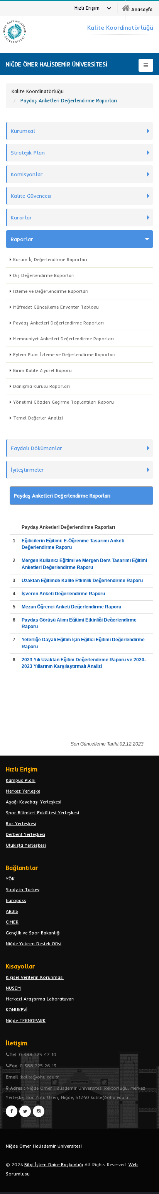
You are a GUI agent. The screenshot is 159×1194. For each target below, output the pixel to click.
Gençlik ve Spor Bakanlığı (33, 933)
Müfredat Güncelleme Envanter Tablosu (56, 307)
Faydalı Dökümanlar (36, 448)
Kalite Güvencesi (31, 195)
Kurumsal (23, 130)
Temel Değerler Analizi (38, 418)
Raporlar (22, 239)
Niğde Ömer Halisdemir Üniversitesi (44, 1146)
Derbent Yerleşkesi (25, 834)
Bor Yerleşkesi (21, 823)
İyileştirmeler (27, 469)
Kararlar (21, 217)
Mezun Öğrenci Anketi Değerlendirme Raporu (72, 607)
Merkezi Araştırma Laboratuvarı (40, 999)
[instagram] (38, 1111)
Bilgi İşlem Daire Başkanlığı (53, 1164)
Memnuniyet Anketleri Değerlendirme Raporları (63, 338)
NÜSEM (13, 988)
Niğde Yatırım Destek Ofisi (33, 943)
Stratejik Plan (28, 152)
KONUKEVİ (16, 1009)
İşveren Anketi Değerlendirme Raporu (64, 593)
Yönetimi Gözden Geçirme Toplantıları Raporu (63, 402)
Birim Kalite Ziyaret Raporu (42, 370)
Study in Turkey (22, 889)
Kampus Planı (21, 780)
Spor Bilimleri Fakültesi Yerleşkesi (42, 812)
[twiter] (25, 1111)
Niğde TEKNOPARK (26, 1020)
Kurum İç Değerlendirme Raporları (50, 259)
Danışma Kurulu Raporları (41, 386)
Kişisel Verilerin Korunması (35, 977)
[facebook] (11, 1111)
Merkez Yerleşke (23, 791)
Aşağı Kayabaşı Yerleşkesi (33, 802)
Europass (16, 900)
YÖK (10, 878)
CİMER (12, 922)
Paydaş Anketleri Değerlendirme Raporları (58, 323)
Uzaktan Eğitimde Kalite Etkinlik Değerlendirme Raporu (82, 580)
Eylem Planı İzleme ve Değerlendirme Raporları (64, 354)
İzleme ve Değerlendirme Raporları (50, 291)
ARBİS (12, 911)
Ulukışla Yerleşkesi (26, 845)
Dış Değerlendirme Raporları (43, 275)
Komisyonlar (27, 174)
